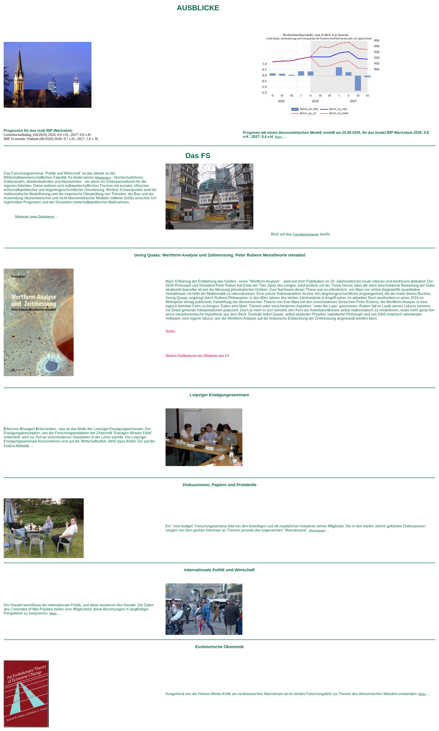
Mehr (278, 137)
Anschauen (317, 530)
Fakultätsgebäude (306, 234)
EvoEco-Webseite (16, 445)
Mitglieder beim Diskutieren (34, 216)
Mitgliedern (103, 177)
